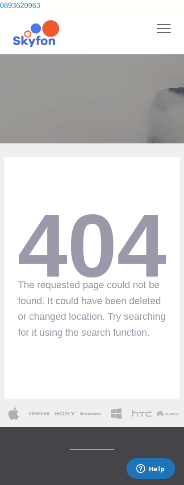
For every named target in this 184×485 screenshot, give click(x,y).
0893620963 (20, 5)
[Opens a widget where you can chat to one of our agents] (150, 469)
